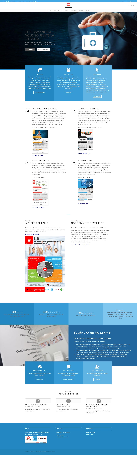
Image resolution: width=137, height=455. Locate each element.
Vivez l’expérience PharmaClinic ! (36, 405)
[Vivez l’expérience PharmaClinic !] (38, 400)
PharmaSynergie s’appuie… (32, 234)
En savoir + (30, 49)
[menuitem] (49, 10)
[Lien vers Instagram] (131, 5)
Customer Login (125, 1)
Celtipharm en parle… (63, 405)
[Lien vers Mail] (133, 5)
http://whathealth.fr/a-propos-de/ (80, 245)
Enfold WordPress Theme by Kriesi (48, 453)
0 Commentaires (60, 406)
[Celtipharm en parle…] (68, 400)
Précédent (1, 39)
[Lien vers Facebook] (129, 5)
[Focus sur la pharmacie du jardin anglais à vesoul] (99, 400)
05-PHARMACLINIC (83, 203)
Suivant (136, 39)
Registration (131, 1)
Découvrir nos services (43, 49)
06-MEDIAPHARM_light (84, 153)
